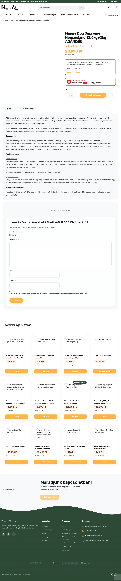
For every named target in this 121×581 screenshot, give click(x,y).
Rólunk (64, 526)
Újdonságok (34, 15)
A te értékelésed (16, 232)
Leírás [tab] (10, 109)
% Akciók (21, 15)
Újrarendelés (103, 1)
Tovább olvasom (104, 371)
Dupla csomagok (50, 15)
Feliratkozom (49, 497)
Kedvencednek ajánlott (69, 15)
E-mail (12, 280)
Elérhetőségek (67, 530)
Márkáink (86, 15)
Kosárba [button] (16, 371)
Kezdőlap (5, 20)
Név (11, 270)
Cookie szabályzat (68, 546)
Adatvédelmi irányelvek (69, 533)
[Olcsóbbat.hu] (70, 563)
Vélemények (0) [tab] (27, 109)
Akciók (44, 533)
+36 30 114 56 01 (90, 531)
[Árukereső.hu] (35, 563)
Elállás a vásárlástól (68, 543)
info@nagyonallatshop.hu (93, 535)
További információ (74, 72)
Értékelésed (15, 239)
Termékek (7, 15)
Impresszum (66, 550)
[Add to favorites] (113, 95)
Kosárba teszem (94, 95)
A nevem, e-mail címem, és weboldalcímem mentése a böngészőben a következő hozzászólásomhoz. (48, 294)
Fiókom (114, 1)
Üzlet (12, 20)
